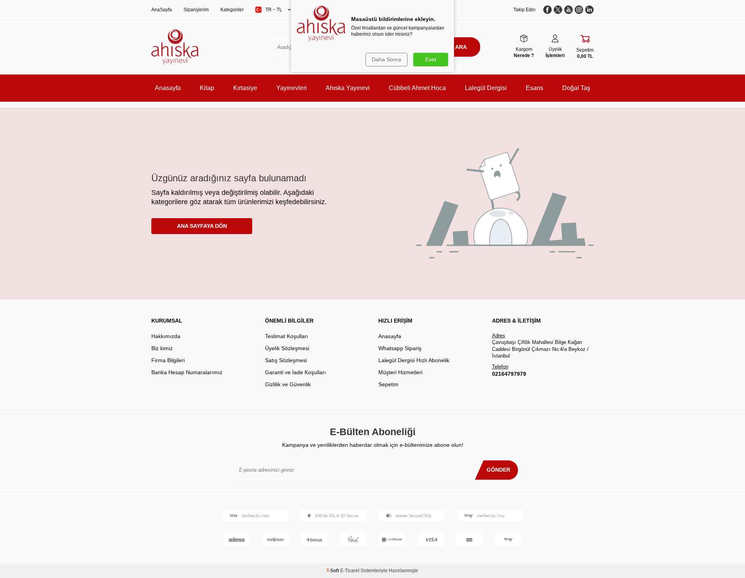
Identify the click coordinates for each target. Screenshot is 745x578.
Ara (461, 47)
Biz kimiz (162, 348)
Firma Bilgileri (168, 360)
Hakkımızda (165, 336)
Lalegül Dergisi (486, 88)
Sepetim (388, 384)
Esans (534, 88)
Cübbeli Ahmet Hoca (417, 88)
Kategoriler (232, 9)
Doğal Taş (576, 88)
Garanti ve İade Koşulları (295, 372)
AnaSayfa (161, 9)
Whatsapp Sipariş (399, 348)
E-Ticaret (349, 570)
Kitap (207, 88)
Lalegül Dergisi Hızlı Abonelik (413, 360)
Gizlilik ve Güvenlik (288, 384)
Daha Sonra (386, 59)
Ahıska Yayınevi (348, 88)
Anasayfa (168, 88)
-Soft (333, 570)
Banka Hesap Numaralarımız (186, 372)
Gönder (498, 470)
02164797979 (509, 374)
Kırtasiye (245, 88)
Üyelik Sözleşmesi (287, 348)
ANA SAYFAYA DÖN (202, 226)
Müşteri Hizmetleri (400, 372)
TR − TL (273, 9)
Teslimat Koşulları (286, 336)
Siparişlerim (196, 9)
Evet (430, 59)
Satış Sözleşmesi (286, 360)
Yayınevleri (291, 88)
